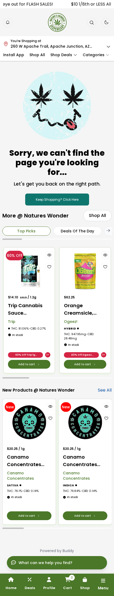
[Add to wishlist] (49, 266)
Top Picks (26, 231)
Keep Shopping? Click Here (57, 199)
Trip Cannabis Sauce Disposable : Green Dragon (25, 309)
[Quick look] (49, 255)
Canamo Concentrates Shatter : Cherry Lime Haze (26, 461)
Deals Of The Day (77, 231)
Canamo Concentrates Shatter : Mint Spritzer (80, 461)
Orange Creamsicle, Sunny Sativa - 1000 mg (82, 309)
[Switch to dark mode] (106, 22)
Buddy (68, 550)
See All (105, 390)
